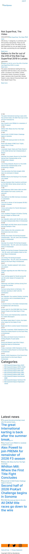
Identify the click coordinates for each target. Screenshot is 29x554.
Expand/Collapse (12, 365)
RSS (5, 365)
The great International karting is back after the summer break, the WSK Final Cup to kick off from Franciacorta (14, 117)
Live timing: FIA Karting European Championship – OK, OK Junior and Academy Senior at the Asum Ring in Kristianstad (14, 259)
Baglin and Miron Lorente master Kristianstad (14, 326)
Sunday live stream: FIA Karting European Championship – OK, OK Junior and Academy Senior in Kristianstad (14, 237)
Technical (21, 380)
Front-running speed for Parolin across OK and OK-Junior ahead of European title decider (13, 278)
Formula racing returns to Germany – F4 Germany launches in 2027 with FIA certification (12, 290)
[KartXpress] (7, 5)
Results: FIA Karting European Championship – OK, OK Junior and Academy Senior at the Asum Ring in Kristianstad (14, 252)
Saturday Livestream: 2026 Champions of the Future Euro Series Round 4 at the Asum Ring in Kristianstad (14, 331)
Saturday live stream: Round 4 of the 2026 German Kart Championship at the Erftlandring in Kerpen (13, 158)
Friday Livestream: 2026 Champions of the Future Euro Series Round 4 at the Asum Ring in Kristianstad (14, 349)
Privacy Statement (17, 550)
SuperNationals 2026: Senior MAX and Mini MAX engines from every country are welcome (13, 191)
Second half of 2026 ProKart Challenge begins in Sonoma (14, 491)
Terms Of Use (5, 550)
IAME (20, 374)
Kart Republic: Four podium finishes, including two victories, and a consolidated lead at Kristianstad (14, 298)
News (20, 365)
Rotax (20, 372)
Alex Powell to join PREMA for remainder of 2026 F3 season (13, 453)
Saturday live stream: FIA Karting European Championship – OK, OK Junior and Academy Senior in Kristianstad (14, 244)
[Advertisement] (14, 14)
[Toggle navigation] (26, 5)
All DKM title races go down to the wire (12, 140)
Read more (4, 51)
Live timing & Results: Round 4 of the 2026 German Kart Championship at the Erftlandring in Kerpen (13, 165)
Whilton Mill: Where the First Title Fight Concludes (12, 472)
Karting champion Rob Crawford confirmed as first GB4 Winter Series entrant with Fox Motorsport (14, 184)
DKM (20, 370)
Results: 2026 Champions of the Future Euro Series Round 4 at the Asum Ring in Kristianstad (14, 357)
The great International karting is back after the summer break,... (14, 432)
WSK (20, 369)
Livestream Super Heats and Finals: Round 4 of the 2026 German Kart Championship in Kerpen (14, 150)
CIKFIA (21, 367)
